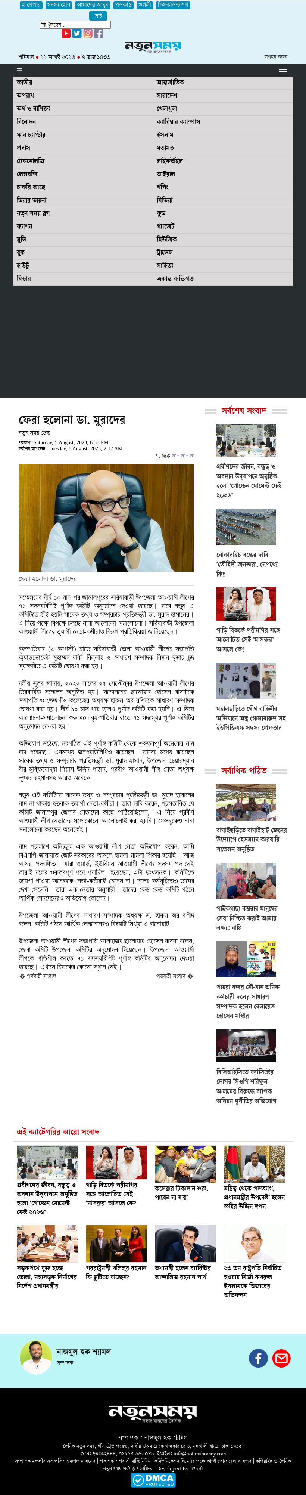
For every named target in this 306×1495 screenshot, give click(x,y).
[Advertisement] (153, 342)
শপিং (162, 188)
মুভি (21, 240)
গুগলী (144, 5)
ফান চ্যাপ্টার (31, 135)
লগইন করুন (276, 57)
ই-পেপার (31, 5)
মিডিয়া (164, 201)
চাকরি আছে (31, 188)
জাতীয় (24, 83)
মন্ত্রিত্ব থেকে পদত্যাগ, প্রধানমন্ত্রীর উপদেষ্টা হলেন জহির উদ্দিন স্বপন (254, 1198)
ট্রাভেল (165, 253)
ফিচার (24, 279)
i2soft (197, 1469)
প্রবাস (23, 148)
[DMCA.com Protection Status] (153, 1486)
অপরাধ (25, 96)
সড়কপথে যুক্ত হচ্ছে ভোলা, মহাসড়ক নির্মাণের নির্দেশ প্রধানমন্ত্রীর (47, 1278)
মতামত (165, 148)
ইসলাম (165, 135)
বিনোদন (26, 122)
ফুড (161, 214)
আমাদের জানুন (93, 5)
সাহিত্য (165, 266)
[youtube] (66, 37)
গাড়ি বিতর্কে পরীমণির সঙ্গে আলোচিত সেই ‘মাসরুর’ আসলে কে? (111, 1195)
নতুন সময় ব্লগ (33, 214)
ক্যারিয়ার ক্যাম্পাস (178, 122)
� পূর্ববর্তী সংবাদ (37, 977)
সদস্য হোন (58, 5)
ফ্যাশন (24, 227)
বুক (21, 253)
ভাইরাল (166, 175)
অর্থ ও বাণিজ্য (33, 109)
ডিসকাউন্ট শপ (173, 5)
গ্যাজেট (166, 227)
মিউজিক (167, 240)
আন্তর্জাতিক (170, 83)
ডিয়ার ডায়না (31, 201)
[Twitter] (77, 37)
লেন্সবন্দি (27, 175)
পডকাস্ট (123, 5)
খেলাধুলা (167, 109)
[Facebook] (88, 37)
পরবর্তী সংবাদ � (174, 977)
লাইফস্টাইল (170, 162)
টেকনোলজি (30, 162)
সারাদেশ (167, 96)
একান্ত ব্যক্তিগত (175, 279)
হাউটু (23, 266)
